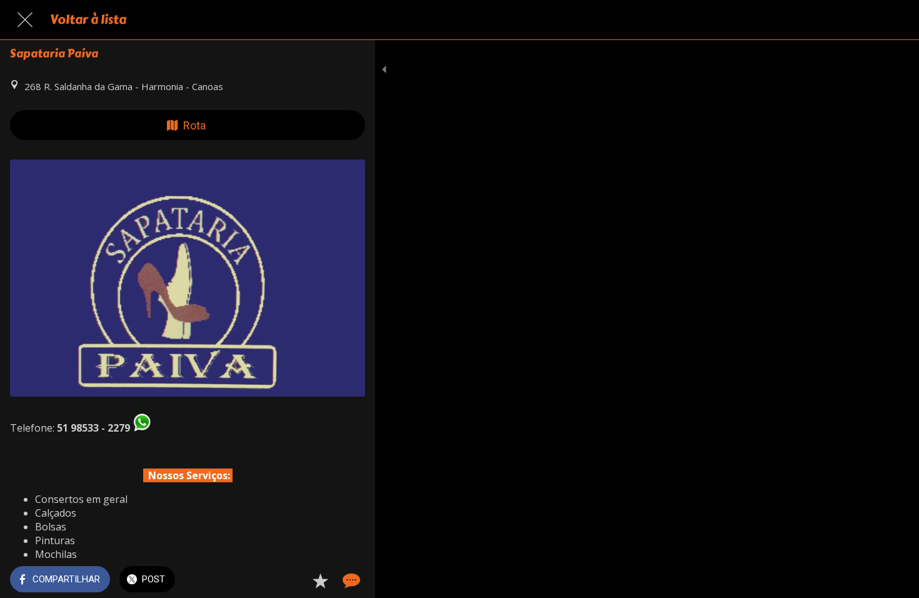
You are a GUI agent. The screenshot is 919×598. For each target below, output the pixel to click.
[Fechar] (25, 20)
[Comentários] (350, 580)
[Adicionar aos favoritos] (320, 580)
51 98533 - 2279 (93, 428)
